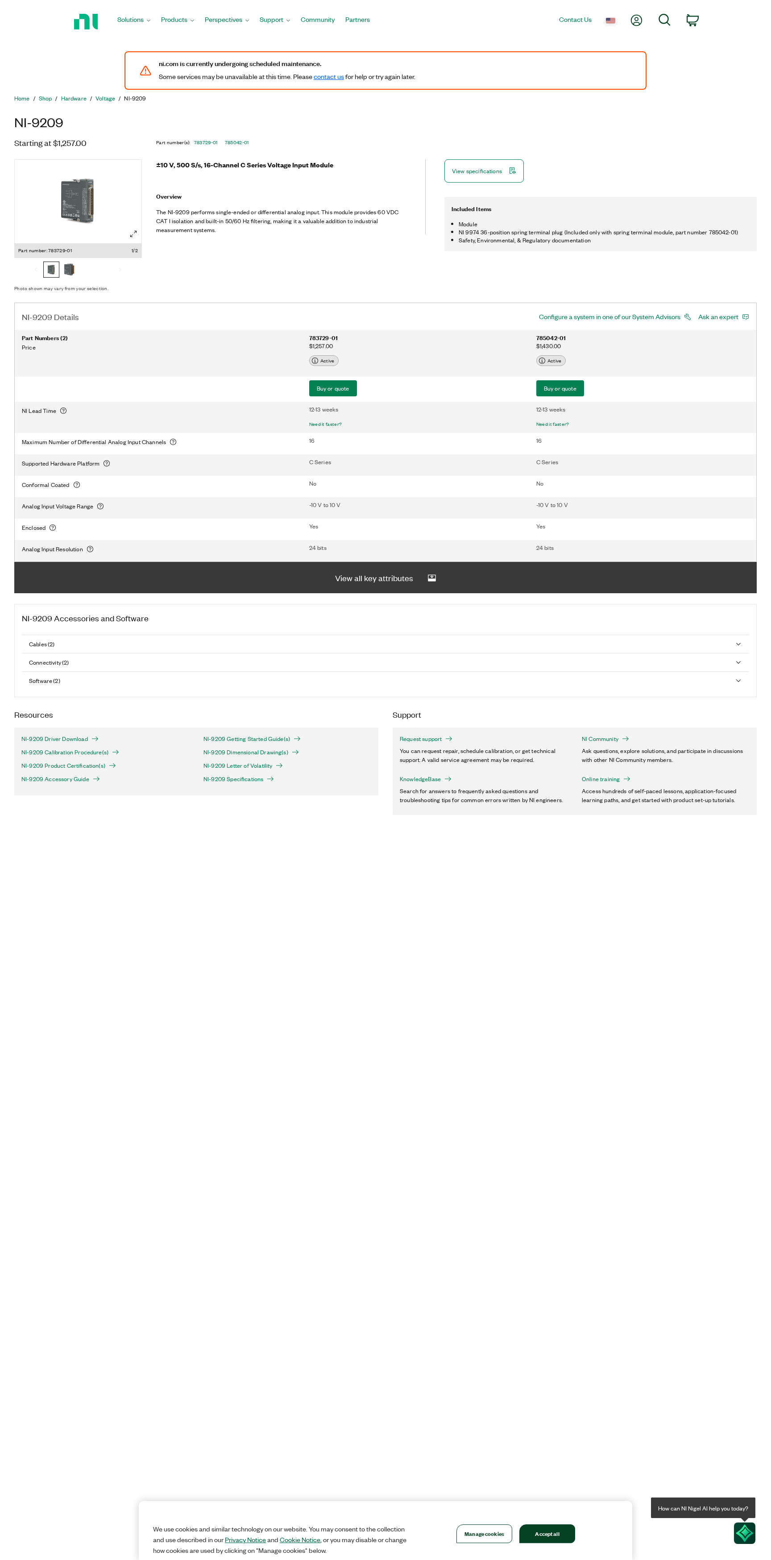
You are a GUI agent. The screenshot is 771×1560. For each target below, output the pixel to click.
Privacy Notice (245, 1539)
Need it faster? (325, 424)
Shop (45, 98)
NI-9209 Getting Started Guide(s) (246, 739)
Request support (421, 739)
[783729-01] (51, 270)
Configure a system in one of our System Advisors (609, 316)
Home (22, 98)
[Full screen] (133, 234)
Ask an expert (718, 316)
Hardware (74, 98)
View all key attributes (374, 577)
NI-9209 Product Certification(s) (63, 765)
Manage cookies (484, 1533)
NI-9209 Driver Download (54, 739)
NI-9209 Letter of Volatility (237, 765)
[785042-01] (69, 270)
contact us (329, 76)
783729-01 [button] (206, 142)
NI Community (600, 739)
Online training (601, 779)
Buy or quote (333, 388)
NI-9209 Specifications (233, 779)
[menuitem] (134, 21)
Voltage (105, 98)
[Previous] (36, 270)
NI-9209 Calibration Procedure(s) (64, 752)
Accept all (547, 1533)
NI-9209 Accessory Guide (55, 779)
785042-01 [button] (237, 142)
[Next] (120, 270)
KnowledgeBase (420, 779)
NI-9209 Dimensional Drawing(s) (245, 752)
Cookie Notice (300, 1539)
